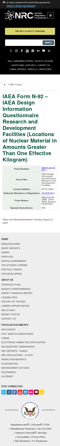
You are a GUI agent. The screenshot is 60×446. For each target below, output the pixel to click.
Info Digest (8, 329)
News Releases (10, 244)
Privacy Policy (38, 437)
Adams (5, 252)
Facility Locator (44, 61)
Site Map (42, 432)
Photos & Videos (11, 269)
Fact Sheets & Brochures (17, 334)
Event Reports (10, 248)
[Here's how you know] (30, 4)
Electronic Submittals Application (23, 342)
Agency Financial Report (17, 293)
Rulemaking (8, 372)
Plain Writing (9, 363)
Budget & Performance (16, 289)
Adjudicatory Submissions (17, 346)
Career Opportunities (15, 306)
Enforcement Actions (15, 368)
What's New (18, 65)
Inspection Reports (13, 359)
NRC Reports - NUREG (14, 351)
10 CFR (47, 193)
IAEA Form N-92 (49, 168)
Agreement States (23, 61)
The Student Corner (14, 265)
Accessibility (23, 437)
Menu (51, 15)
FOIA (46, 424)
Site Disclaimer (22, 441)
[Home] (26, 15)
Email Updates (18, 69)
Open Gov (7, 256)
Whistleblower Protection (23, 428)
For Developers (11, 274)
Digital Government (13, 261)
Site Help (31, 65)
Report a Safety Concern (30, 31)
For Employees (39, 441)
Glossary (7, 376)
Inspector (25, 432)
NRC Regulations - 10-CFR (17, 355)
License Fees (9, 297)
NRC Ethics (8, 310)
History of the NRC (13, 301)
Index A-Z (32, 69)
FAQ (10, 61)
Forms (5, 338)
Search (48, 42)
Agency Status (10, 314)
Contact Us (44, 65)
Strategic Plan (10, 284)
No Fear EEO (45, 428)
